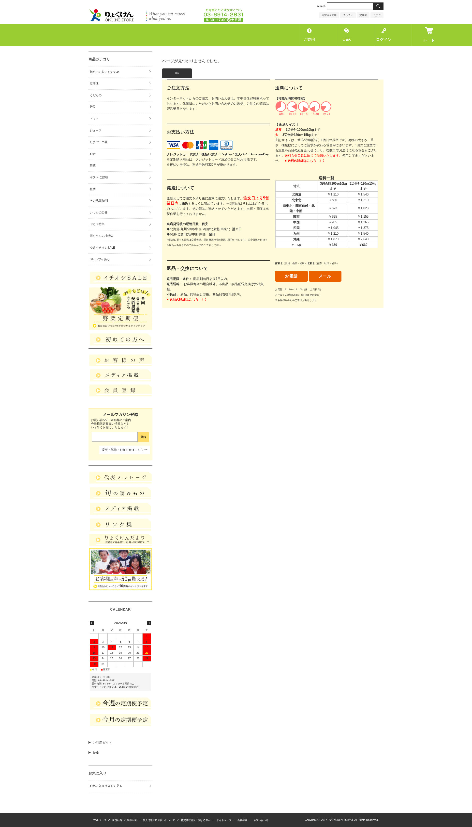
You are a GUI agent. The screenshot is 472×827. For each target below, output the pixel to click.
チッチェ (348, 15)
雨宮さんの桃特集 (101, 236)
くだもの (96, 95)
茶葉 (93, 165)
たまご (377, 15)
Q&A (346, 39)
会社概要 (242, 820)
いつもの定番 (98, 212)
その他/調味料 (99, 200)
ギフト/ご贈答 (99, 177)
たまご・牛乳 (98, 142)
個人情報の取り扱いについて (159, 820)
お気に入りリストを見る (106, 786)
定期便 (363, 15)
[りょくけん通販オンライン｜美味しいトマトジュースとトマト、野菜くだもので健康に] (166, 21)
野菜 (93, 107)
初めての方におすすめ (104, 72)
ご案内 (309, 39)
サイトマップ (224, 820)
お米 (93, 154)
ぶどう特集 (97, 224)
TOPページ (99, 820)
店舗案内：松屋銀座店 (124, 820)
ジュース (96, 130)
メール (325, 276)
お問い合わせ (260, 820)
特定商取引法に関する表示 (195, 820)
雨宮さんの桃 (329, 15)
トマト (94, 118)
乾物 (93, 189)
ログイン (384, 39)
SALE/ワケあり (100, 259)
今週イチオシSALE (102, 247)
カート (429, 40)
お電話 (291, 276)
